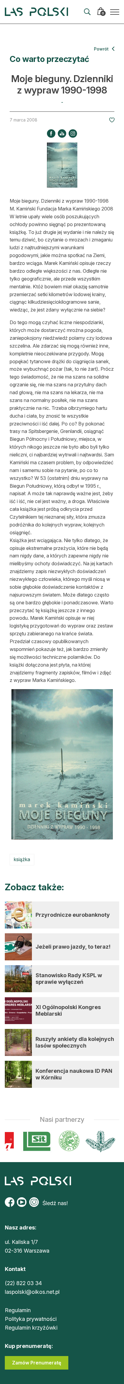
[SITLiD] (34, 1141)
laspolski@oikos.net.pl (32, 1292)
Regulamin (18, 1310)
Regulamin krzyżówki (31, 1327)
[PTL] (97, 1141)
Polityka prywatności (31, 1319)
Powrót (102, 48)
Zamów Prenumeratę (36, 1363)
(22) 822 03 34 (23, 1283)
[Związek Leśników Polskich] (66, 1141)
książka (22, 859)
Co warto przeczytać (49, 59)
